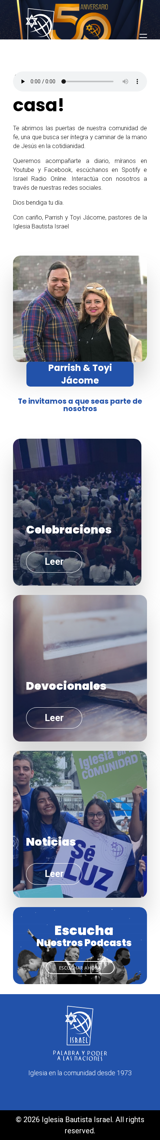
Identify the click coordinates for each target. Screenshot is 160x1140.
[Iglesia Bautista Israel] (41, 36)
